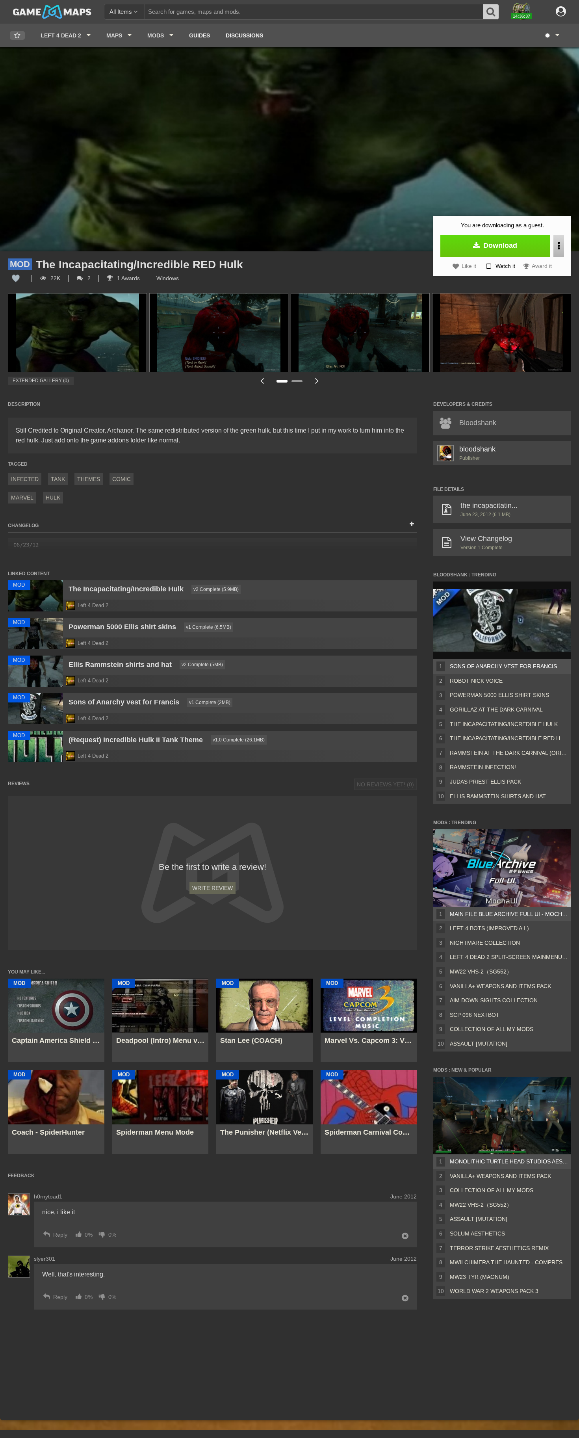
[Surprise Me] (551, 35)
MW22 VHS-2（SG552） (481, 971)
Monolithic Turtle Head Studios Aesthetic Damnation (509, 1161)
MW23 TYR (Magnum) (479, 1277)
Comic (121, 479)
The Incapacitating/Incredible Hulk (504, 724)
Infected (25, 479)
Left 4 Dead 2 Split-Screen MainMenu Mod (509, 957)
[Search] (491, 12)
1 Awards (127, 278)
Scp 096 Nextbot (474, 1015)
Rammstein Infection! (483, 767)
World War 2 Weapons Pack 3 (494, 1291)
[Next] (317, 380)
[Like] (16, 278)
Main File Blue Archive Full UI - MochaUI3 (509, 914)
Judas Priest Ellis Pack (485, 781)
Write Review (212, 888)
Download (499, 245)
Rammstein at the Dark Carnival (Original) (509, 753)
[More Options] (558, 246)
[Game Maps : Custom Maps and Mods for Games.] (52, 11)
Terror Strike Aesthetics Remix (499, 1248)
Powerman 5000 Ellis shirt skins (499, 695)
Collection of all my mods (491, 1029)
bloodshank (477, 449)
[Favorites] (17, 35)
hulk (53, 497)
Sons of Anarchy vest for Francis (503, 666)
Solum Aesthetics (477, 1233)
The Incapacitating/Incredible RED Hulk (509, 738)
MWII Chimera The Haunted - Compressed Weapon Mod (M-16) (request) (509, 1262)
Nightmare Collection (485, 943)
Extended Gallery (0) (41, 380)
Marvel (22, 497)
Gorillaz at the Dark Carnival (496, 709)
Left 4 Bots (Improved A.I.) (489, 928)
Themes (88, 479)
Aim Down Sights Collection (494, 1000)
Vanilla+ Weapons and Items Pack (500, 986)
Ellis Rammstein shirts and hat (498, 796)
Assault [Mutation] (478, 1043)
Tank (58, 479)
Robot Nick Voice (476, 681)
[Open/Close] (412, 524)
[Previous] (262, 380)
